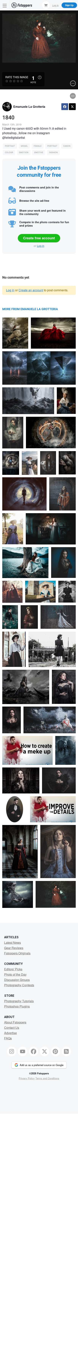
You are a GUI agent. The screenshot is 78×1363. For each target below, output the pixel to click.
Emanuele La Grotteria (29, 106)
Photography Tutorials (19, 1001)
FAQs (8, 1038)
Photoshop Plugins (17, 1006)
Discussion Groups (17, 980)
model (24, 146)
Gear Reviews (13, 948)
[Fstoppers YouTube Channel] (22, 1051)
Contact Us (11, 1027)
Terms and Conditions (47, 1078)
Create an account (31, 290)
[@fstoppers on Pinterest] (55, 1051)
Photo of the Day (15, 974)
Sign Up (69, 5)
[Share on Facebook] (64, 106)
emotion (23, 152)
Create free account (39, 238)
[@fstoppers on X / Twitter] (44, 1051)
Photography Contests (19, 985)
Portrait (10, 146)
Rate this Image (16, 77)
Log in (40, 246)
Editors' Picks (13, 969)
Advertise (10, 1033)
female (37, 146)
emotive (38, 152)
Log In (55, 5)
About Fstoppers (15, 1022)
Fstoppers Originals (17, 953)
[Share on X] (72, 106)
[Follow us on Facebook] (33, 1051)
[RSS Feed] (66, 1051)
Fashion (53, 152)
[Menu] (4, 5)
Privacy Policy (27, 1078)
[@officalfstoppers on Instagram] (11, 1051)
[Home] (21, 5)
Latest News (12, 942)
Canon (66, 146)
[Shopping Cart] (46, 5)
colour (9, 152)
